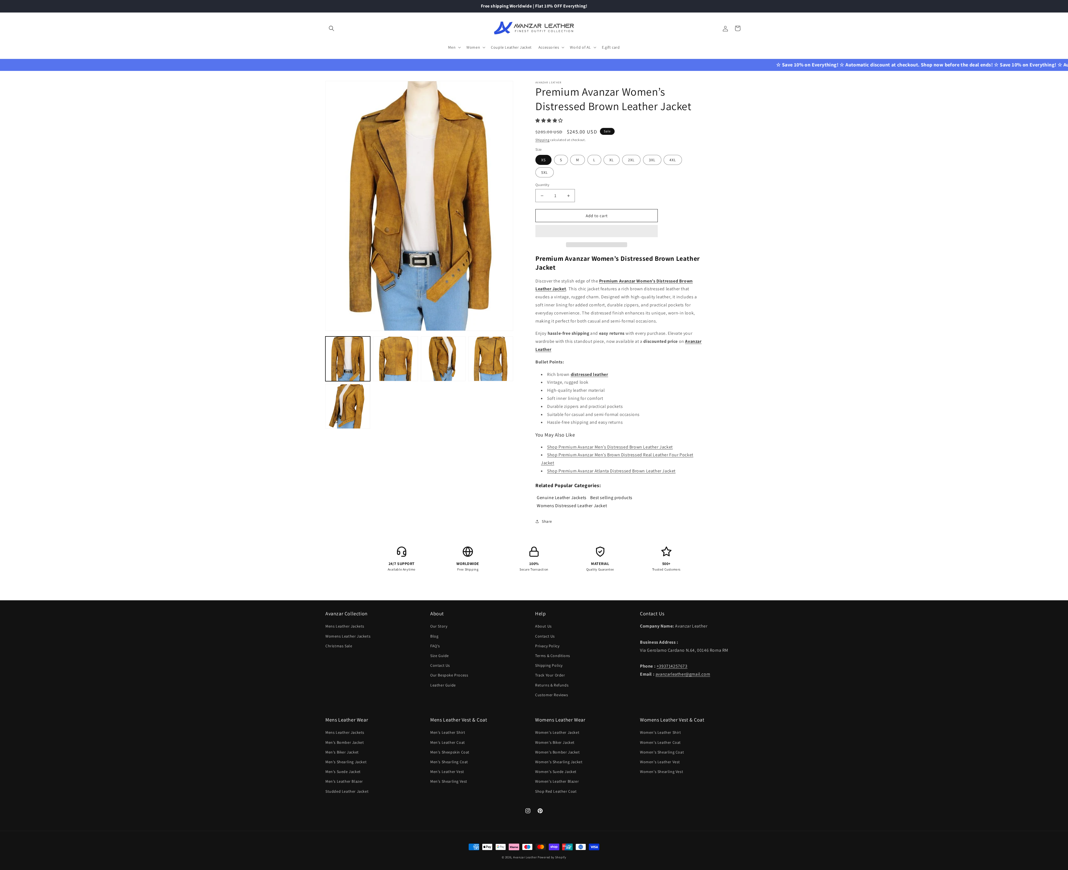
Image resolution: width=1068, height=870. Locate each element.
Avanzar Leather (525, 857)
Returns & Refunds (551, 685)
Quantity (542, 184)
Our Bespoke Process (449, 675)
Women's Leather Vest (660, 761)
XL (611, 159)
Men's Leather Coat (447, 742)
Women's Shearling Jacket (558, 761)
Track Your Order (550, 675)
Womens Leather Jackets (347, 636)
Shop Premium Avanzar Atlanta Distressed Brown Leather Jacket (611, 471)
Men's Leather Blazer (344, 781)
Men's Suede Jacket (343, 771)
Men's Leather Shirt (447, 732)
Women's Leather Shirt (660, 732)
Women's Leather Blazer (557, 781)
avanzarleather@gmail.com (683, 674)
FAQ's (435, 645)
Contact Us (440, 665)
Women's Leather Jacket (557, 732)
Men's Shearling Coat (449, 761)
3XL (652, 159)
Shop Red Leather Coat (556, 791)
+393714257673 (672, 666)
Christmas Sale (338, 645)
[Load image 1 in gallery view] (347, 358)
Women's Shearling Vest (661, 771)
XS (543, 159)
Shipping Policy (549, 665)
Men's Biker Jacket (342, 752)
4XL (672, 159)
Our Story (438, 626)
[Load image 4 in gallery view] (490, 358)
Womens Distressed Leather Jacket (572, 505)
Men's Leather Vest (447, 771)
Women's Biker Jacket (555, 742)
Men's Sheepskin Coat (449, 752)
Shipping (542, 140)
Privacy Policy (547, 645)
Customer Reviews (551, 694)
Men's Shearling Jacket (346, 761)
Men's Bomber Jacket (344, 742)
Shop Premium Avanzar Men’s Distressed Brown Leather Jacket (610, 447)
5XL (544, 172)
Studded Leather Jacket (347, 791)
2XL (631, 159)
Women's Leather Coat (660, 742)
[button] (549, 120)
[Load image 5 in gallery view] (347, 406)
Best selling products (611, 497)
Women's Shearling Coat (662, 752)
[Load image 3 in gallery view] (443, 358)
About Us (543, 626)
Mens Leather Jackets (344, 626)
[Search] (331, 28)
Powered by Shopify (552, 857)
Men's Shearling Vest (448, 781)
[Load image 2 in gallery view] (395, 358)
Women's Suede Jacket (556, 771)
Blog (434, 636)
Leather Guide (443, 685)
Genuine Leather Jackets (562, 497)
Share (547, 521)
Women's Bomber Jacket (557, 752)
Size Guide (439, 655)
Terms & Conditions (552, 655)
